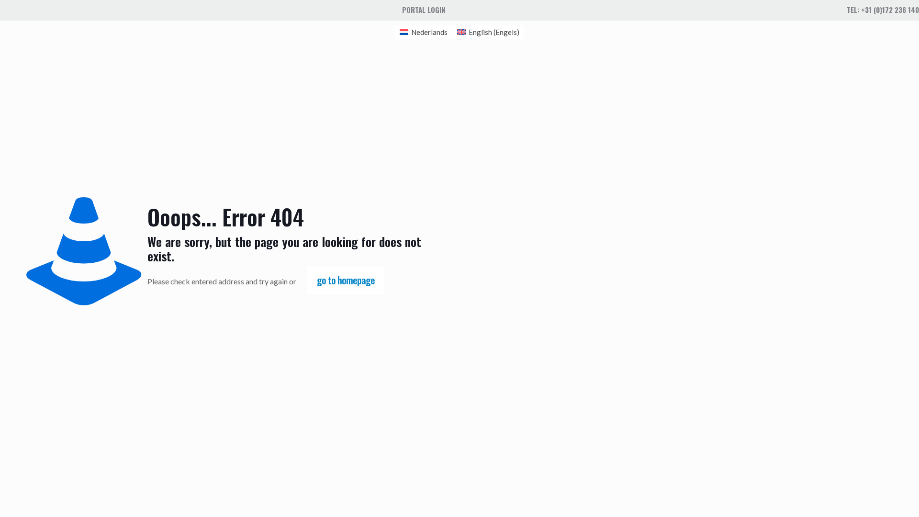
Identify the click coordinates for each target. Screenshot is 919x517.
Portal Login (423, 9)
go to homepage (346, 280)
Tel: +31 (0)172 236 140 (883, 9)
